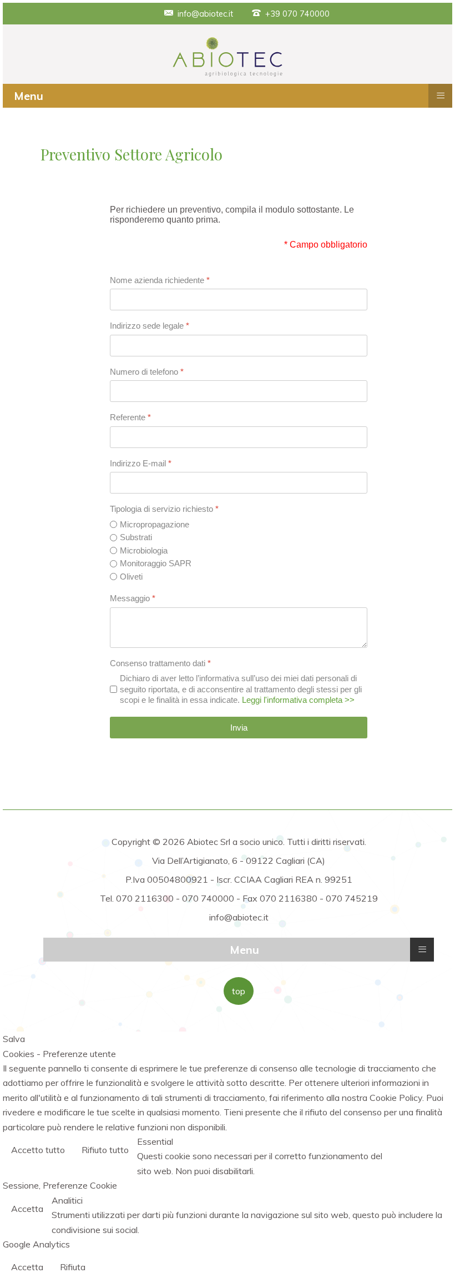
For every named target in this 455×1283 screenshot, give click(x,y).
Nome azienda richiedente (160, 280)
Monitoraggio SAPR (155, 563)
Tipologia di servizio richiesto (164, 509)
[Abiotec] (227, 56)
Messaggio (132, 598)
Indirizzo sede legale (149, 325)
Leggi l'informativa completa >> (298, 700)
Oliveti (131, 576)
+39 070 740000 (297, 14)
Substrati (136, 537)
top (238, 991)
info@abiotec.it (205, 14)
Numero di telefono (147, 371)
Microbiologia (144, 550)
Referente (130, 417)
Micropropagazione (154, 524)
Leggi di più (421, 1150)
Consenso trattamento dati (160, 663)
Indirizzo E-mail (140, 463)
